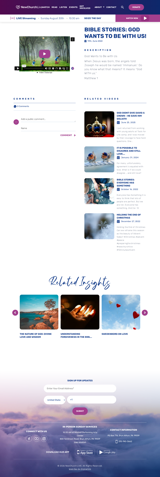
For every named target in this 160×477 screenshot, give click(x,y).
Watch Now (132, 18)
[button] (15, 313)
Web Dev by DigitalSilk (80, 469)
